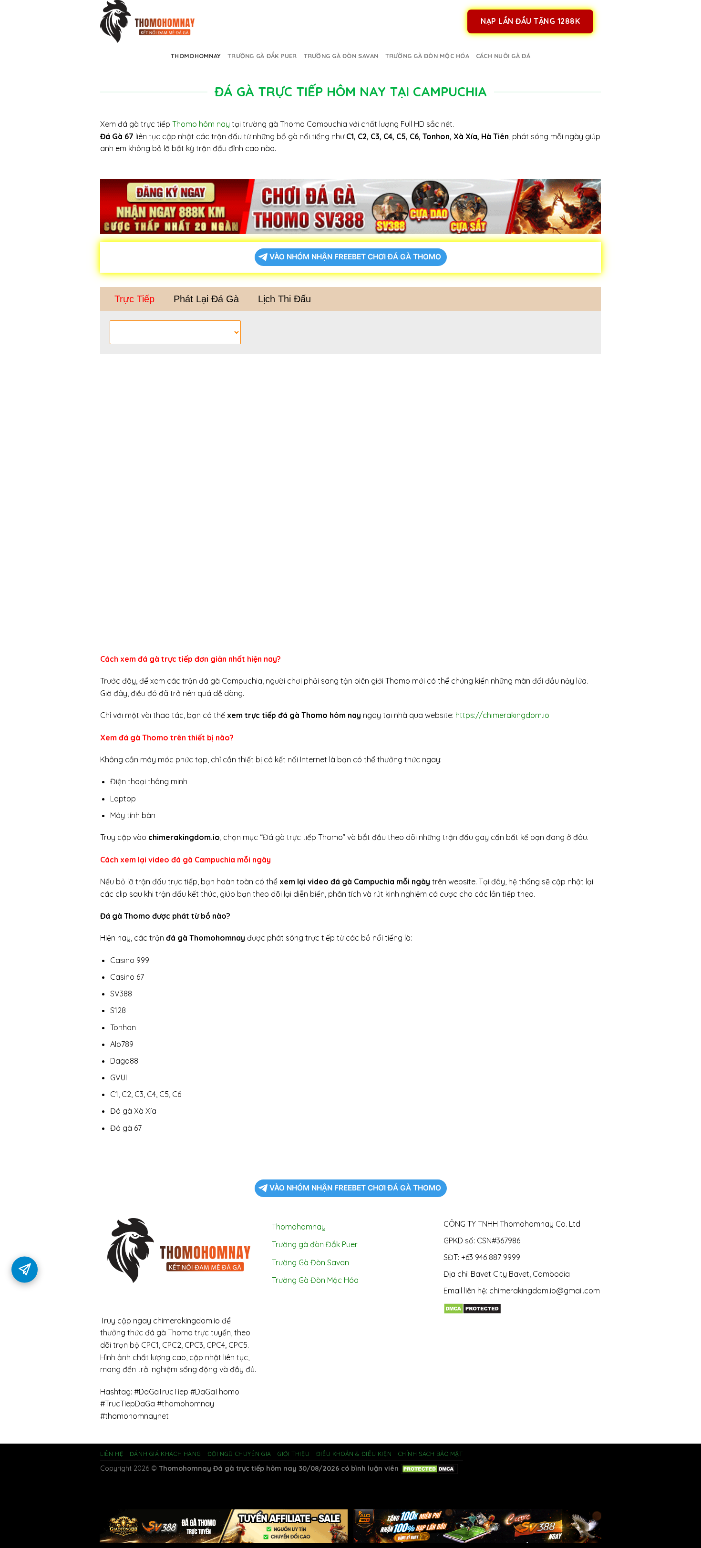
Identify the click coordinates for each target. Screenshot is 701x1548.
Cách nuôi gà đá (503, 56)
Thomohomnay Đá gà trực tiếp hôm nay (228, 1468)
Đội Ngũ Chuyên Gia (239, 1453)
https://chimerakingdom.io (502, 715)
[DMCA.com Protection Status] (472, 1307)
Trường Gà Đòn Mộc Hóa (427, 56)
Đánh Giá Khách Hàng (165, 1453)
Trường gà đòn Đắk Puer (315, 1244)
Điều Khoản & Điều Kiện (354, 1453)
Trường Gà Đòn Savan (341, 56)
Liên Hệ (111, 1453)
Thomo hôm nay (201, 124)
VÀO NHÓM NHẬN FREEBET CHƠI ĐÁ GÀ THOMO (355, 256)
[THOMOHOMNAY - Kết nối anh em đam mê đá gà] (148, 21)
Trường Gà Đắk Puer (262, 56)
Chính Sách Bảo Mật (430, 1453)
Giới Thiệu (293, 1453)
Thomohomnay (196, 56)
